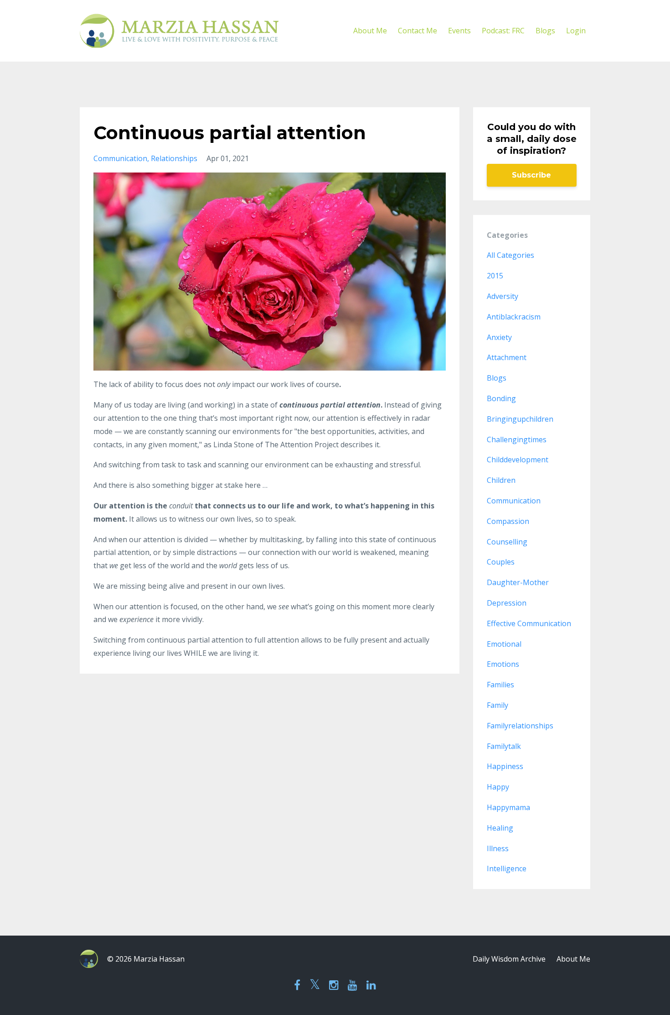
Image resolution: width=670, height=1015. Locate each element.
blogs (496, 378)
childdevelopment (517, 460)
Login (576, 31)
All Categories (510, 255)
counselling (507, 542)
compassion (508, 521)
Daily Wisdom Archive (509, 959)
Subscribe (531, 175)
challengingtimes (516, 439)
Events (459, 31)
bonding (501, 398)
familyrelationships (520, 726)
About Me (370, 31)
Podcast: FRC (503, 31)
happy (498, 787)
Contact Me (417, 31)
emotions (503, 664)
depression (506, 603)
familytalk (504, 746)
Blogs (545, 31)
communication (120, 158)
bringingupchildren (520, 419)
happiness (505, 766)
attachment (506, 357)
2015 (495, 276)
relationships (174, 158)
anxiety (499, 337)
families (500, 685)
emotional (504, 644)
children (501, 480)
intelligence (506, 868)
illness (498, 848)
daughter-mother (518, 582)
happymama (508, 807)
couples (501, 562)
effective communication (529, 623)
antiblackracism (514, 317)
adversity (502, 296)
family (497, 705)
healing (500, 828)
